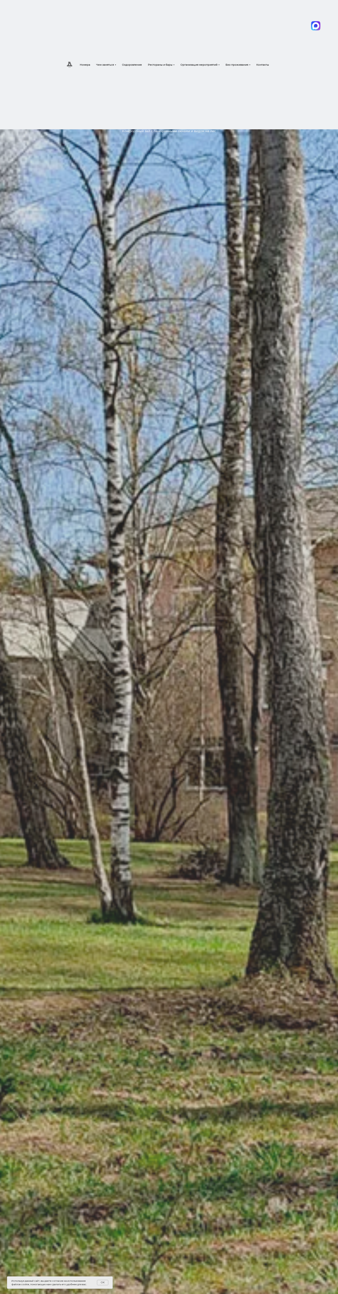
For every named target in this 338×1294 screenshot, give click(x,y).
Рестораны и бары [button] (160, 64)
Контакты (262, 64)
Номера (85, 64)
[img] (315, 25)
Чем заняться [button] (105, 64)
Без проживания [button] (237, 64)
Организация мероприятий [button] (198, 64)
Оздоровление (132, 64)
